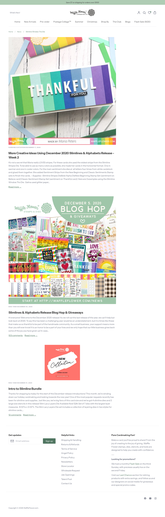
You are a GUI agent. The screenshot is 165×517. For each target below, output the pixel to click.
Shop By (105, 21)
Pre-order (45, 21)
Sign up (49, 441)
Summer (79, 21)
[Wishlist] (149, 13)
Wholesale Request (70, 470)
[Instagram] (155, 498)
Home (17, 21)
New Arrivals (30, 21)
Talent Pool (66, 479)
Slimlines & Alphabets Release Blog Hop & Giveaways (46, 312)
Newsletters (67, 461)
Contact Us (66, 483)
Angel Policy (67, 453)
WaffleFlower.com (31, 508)
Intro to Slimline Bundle (25, 389)
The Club (117, 21)
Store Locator (67, 466)
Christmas (92, 21)
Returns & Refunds (70, 444)
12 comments (15, 415)
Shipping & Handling (71, 440)
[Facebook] (145, 498)
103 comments (16, 335)
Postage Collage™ (62, 21)
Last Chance (126, 475)
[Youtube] (150, 498)
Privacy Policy (68, 457)
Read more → (15, 187)
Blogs (127, 21)
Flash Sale (134, 463)
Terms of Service (69, 449)
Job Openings (68, 474)
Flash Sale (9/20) (142, 21)
